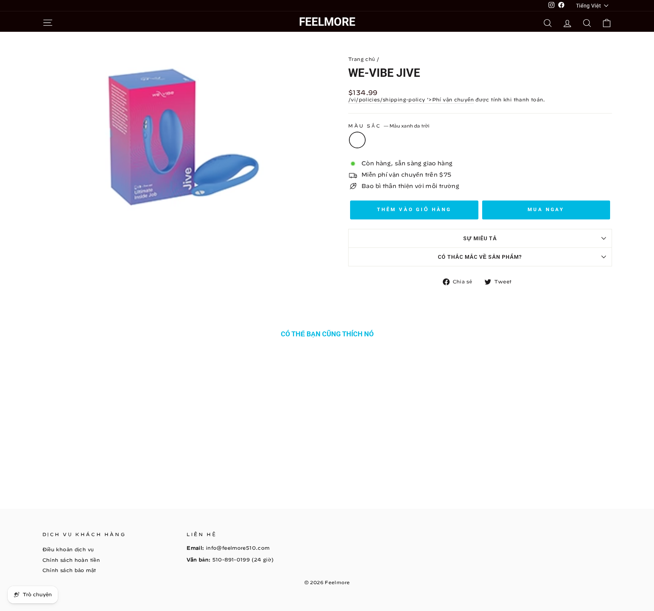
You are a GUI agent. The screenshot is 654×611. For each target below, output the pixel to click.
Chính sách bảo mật (69, 570)
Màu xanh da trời (357, 140)
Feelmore (327, 22)
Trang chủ (361, 59)
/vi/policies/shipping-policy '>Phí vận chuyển (411, 100)
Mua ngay (546, 209)
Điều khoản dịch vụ (68, 549)
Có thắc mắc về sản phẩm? (480, 257)
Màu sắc (389, 125)
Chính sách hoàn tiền (71, 560)
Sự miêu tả (480, 238)
